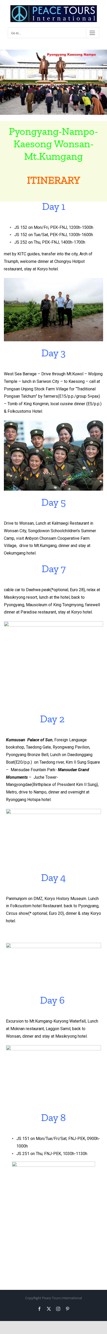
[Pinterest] (67, 1309)
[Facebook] (39, 1309)
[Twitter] (49, 1309)
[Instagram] (58, 1309)
